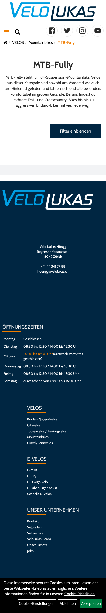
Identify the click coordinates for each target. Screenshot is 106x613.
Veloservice (35, 533)
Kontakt (33, 521)
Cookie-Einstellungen (36, 603)
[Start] (5, 42)
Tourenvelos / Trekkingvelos (47, 431)
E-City (31, 476)
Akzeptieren (91, 603)
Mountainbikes (41, 42)
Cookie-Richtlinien (79, 594)
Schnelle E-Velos (39, 494)
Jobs (30, 551)
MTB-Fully (66, 42)
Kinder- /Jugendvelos (42, 419)
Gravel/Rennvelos (40, 443)
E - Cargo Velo (37, 482)
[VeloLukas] (53, 11)
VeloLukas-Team (39, 539)
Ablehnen (68, 603)
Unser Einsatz (37, 545)
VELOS (18, 42)
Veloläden (34, 527)
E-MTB (32, 470)
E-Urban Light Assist (42, 488)
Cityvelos (34, 425)
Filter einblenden (75, 131)
